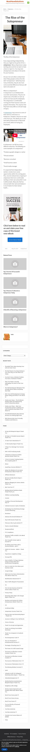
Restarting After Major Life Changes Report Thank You (14, 596)
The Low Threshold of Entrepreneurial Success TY (12, 641)
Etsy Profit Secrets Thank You (13, 520)
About (6, 464)
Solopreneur (24, 248)
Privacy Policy (8, 592)
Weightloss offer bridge (11, 686)
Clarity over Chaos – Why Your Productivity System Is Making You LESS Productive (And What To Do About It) (14, 408)
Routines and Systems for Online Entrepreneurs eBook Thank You (13, 601)
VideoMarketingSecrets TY (12, 678)
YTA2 (6, 720)
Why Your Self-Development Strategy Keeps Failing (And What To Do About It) (15, 395)
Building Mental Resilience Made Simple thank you (13, 491)
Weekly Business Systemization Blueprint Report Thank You (13, 681)
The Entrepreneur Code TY (12, 637)
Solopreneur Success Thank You (13, 611)
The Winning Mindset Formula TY (14, 667)
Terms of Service (9, 622)
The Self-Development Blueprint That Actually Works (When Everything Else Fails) (15, 389)
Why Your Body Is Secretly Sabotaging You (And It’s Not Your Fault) (14, 383)
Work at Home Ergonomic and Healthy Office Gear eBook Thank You (14, 690)
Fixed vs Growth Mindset (11, 526)
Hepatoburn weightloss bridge (13, 554)
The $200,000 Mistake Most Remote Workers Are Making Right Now (14, 414)
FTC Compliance (9, 532)
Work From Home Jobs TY (12, 695)
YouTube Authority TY (11, 712)
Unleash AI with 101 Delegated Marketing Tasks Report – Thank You (14, 674)
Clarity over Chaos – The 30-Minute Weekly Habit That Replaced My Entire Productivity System (14, 401)
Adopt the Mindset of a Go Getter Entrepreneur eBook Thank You (14, 470)
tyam (6, 670)
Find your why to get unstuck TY (13, 523)
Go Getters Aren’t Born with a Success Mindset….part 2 (13, 545)
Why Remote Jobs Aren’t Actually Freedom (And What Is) (14, 419)
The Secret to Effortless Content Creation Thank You (13, 652)
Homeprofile (8, 557)
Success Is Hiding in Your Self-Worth (14, 619)
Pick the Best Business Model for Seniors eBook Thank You (13, 588)
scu (6, 605)
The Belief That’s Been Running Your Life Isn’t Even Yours (14, 367)
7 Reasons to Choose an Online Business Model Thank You (13, 455)
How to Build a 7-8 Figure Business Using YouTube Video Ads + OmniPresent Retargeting (14, 561)
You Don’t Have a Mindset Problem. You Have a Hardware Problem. (14, 377)
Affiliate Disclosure (10, 475)
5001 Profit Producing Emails (12, 451)
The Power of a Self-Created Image (14, 648)
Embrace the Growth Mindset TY (13, 516)
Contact (7, 498)
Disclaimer (8, 513)
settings (17, 746)
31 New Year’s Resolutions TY (13, 440)
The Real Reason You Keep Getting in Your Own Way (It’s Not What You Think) (14, 372)
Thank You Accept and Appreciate (14, 625)
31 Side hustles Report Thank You (14, 444)
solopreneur (8, 112)
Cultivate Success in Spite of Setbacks (15, 506)
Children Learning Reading (12, 495)
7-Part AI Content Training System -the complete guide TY (14, 460)
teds (6, 248)
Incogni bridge (9, 571)
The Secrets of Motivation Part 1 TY (14, 661)
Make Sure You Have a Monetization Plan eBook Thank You (14, 574)
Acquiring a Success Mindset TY (13, 467)
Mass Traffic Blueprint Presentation (14, 582)
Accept (4, 749)
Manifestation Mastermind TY (13, 578)
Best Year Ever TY (9, 487)
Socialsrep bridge (9, 608)
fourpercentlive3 (9, 529)
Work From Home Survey (12, 698)
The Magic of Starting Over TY (13, 645)
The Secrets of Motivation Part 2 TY (14, 664)
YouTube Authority (10, 709)
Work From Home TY (10, 701)
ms (6, 585)
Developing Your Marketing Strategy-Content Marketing (15, 509)
